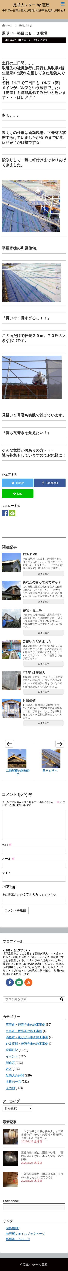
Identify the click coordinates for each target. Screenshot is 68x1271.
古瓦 (9, 1069)
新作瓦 (10, 1062)
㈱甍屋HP (12, 1228)
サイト (6, 872)
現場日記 (26, 40)
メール (8, 858)
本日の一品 (13, 1081)
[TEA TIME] (11, 562)
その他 (10, 1088)
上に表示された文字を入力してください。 (30, 894)
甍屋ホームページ (18, 1239)
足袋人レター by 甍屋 (31, 5)
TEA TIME (30, 554)
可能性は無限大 (34, 672)
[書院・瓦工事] (11, 618)
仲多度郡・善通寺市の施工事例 (27, 1043)
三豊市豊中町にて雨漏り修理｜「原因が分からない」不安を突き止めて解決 (42, 1156)
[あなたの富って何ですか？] (11, 590)
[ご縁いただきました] (11, 649)
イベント (12, 1056)
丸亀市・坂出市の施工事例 (24, 1031)
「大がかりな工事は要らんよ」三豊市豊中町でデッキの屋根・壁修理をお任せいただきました (42, 1135)
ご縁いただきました (37, 641)
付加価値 (29, 700)
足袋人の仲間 (40, 40)
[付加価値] (11, 708)
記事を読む (43, 573)
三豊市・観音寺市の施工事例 (25, 1024)
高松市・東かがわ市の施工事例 (27, 1037)
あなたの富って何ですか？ (42, 582)
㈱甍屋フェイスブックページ (25, 1233)
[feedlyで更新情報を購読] (12, 513)
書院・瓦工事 (32, 610)
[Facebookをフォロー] (5, 513)
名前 (7, 844)
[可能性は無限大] (11, 680)
